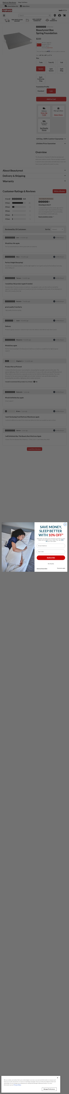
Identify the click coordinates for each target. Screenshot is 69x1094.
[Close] (57, 1078)
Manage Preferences (49, 1089)
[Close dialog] (65, 524)
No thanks (51, 563)
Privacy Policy (17, 1085)
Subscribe (51, 558)
